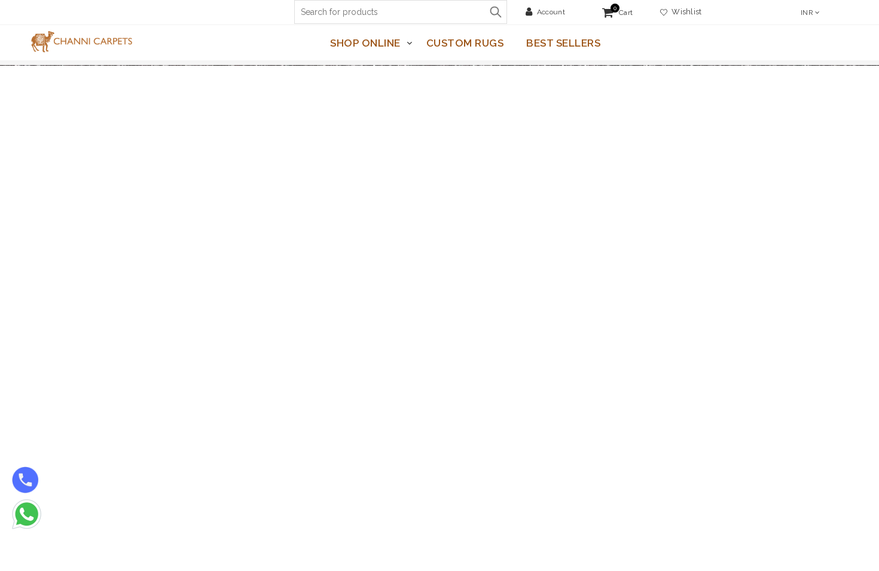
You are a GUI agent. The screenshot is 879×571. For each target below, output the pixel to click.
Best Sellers (563, 43)
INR (807, 12)
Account (551, 12)
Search (495, 12)
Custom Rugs (465, 43)
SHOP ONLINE (365, 43)
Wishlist (684, 11)
